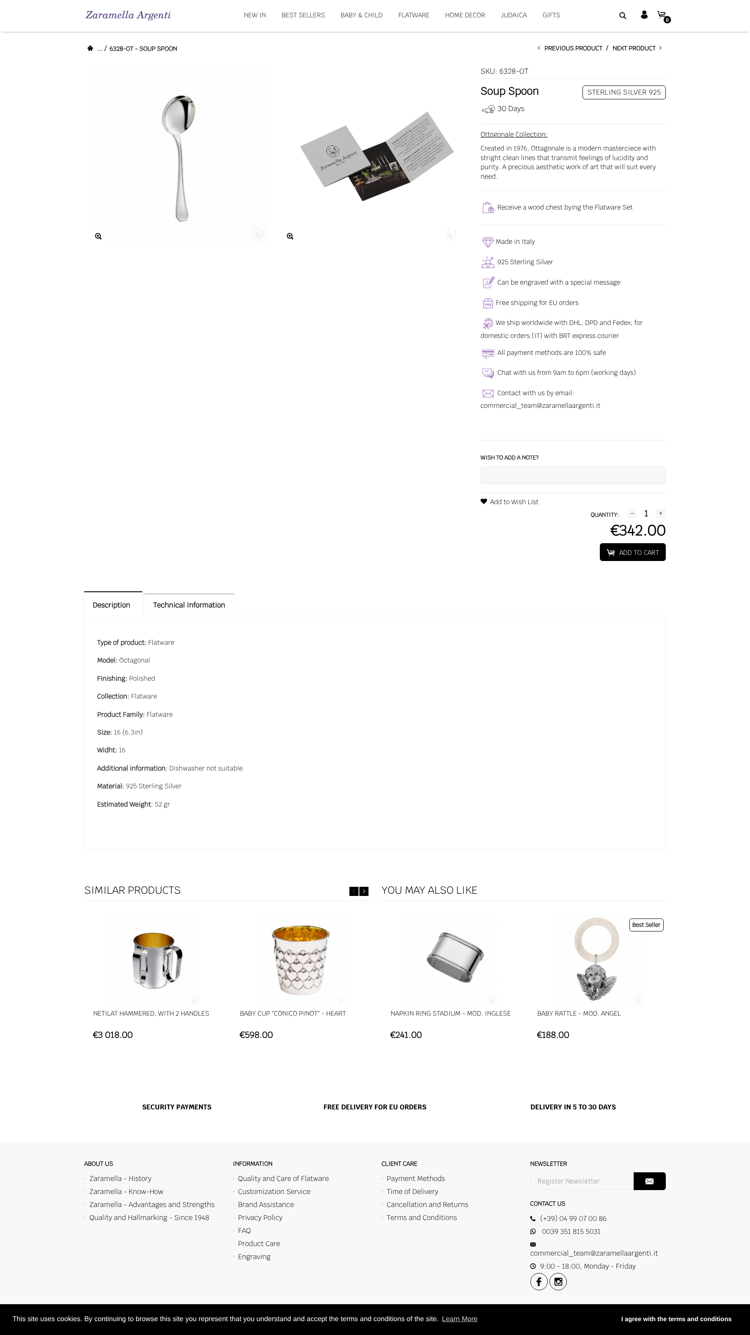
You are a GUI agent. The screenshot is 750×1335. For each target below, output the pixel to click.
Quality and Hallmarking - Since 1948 (149, 1217)
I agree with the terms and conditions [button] (676, 1319)
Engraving (254, 1256)
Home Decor (465, 15)
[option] (154, 981)
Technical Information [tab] (189, 605)
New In (255, 15)
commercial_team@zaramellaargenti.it (540, 406)
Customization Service (274, 1191)
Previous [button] (354, 891)
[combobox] (612, 15)
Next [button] (363, 891)
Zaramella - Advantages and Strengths (152, 1204)
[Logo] (128, 15)
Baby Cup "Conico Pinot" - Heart (293, 1014)
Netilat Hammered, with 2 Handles (151, 1014)
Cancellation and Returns (427, 1204)
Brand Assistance (266, 1204)
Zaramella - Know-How (126, 1191)
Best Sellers (303, 15)
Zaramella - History (120, 1178)
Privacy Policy (260, 1217)
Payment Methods (416, 1178)
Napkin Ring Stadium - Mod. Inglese (451, 1014)
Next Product (636, 48)
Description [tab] (113, 605)
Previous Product (575, 48)
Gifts (551, 15)
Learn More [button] (459, 1319)
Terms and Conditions (422, 1217)
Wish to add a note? (509, 457)
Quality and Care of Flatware (283, 1178)
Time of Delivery (412, 1191)
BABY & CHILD (362, 15)
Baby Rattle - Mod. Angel (579, 1014)
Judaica (514, 15)
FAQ (244, 1230)
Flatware (414, 15)
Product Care (259, 1243)
